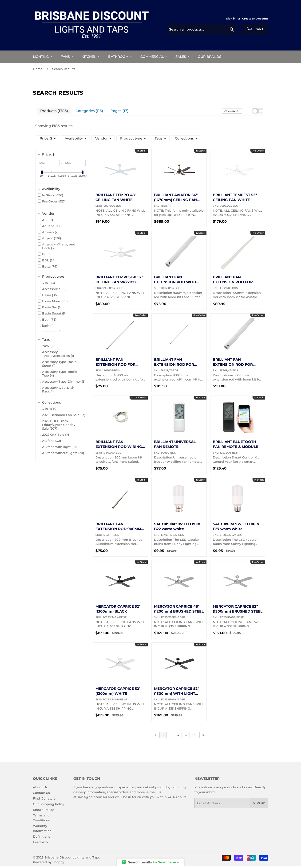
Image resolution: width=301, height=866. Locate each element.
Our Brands (209, 56)
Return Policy (43, 810)
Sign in (231, 18)
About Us (40, 787)
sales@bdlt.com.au (92, 797)
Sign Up (259, 803)
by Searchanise (166, 862)
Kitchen (89, 56)
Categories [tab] (88, 111)
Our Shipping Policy (48, 804)
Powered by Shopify (48, 862)
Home (38, 69)
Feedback (40, 842)
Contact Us (41, 793)
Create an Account (255, 18)
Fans (66, 56)
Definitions (41, 836)
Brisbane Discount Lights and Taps (72, 857)
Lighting (41, 56)
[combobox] (202, 29)
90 (195, 735)
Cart (258, 29)
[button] (255, 111)
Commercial (152, 56)
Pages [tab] (119, 111)
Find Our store (44, 798)
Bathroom (119, 56)
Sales (181, 56)
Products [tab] (53, 111)
